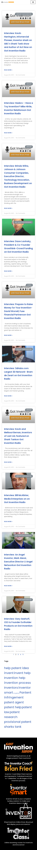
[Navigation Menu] (33, 2)
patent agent (14, 702)
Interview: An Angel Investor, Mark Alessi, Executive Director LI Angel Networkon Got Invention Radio (18, 561)
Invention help (14, 678)
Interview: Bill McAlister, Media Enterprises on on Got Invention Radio (17, 499)
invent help (22, 673)
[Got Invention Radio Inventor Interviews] (8, 2)
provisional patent (17, 722)
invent (8, 673)
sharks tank (12, 726)
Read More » (8, 70)
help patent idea (16, 668)
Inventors (11, 687)
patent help (12, 707)
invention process (17, 683)
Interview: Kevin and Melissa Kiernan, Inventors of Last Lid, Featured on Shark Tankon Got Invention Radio (18, 436)
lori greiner (16, 693)
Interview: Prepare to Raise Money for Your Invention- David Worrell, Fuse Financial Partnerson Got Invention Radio (18, 311)
